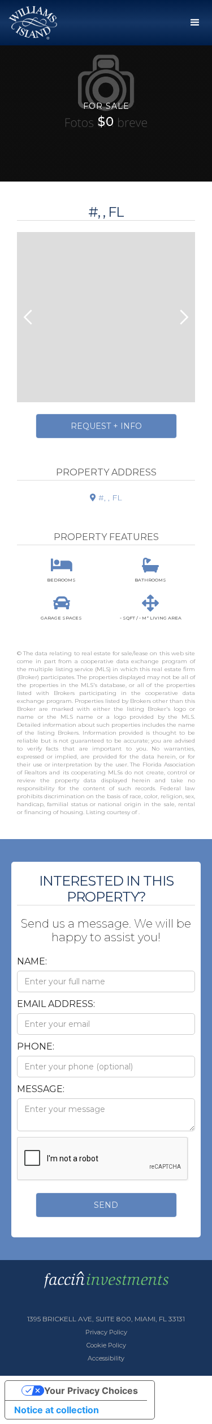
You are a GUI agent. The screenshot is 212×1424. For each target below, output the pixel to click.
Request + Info (106, 426)
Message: (40, 1089)
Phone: (35, 1046)
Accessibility (106, 1358)
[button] (195, 22)
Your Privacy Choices (91, 1390)
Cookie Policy (106, 1345)
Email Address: (56, 1004)
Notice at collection (56, 1409)
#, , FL (106, 497)
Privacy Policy (106, 1332)
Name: (32, 961)
